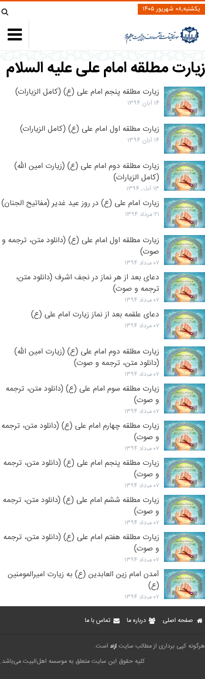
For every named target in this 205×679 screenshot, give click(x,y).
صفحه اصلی (178, 621)
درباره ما (136, 621)
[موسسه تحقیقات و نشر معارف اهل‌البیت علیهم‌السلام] (161, 42)
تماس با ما (97, 621)
